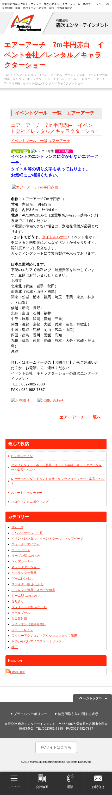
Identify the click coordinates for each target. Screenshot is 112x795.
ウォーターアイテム (25, 544)
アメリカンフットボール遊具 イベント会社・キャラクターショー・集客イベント (56, 467)
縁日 (14, 647)
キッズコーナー (22, 561)
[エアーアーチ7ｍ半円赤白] (35, 188)
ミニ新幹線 (19, 618)
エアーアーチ (80, 112)
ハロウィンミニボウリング (29, 502)
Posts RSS (17, 672)
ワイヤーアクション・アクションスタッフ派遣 (44, 635)
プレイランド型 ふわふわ (29, 607)
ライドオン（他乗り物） (28, 624)
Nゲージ (17, 527)
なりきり (17, 601)
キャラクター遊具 (23, 573)
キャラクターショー (25, 567)
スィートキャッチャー (26, 492)
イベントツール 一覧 (70, 78)
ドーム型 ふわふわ (24, 595)
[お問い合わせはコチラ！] (50, 400)
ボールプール (20, 613)
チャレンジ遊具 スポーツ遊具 (33, 590)
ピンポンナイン (22, 456)
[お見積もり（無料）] (20, 400)
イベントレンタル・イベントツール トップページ (47, 538)
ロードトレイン (22, 630)
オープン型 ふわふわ (25, 556)
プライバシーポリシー (30, 714)
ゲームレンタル (22, 578)
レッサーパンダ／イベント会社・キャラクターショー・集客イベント (58, 481)
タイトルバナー (54, 237)
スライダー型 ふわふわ (27, 584)
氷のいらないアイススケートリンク (36, 641)
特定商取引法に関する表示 (78, 714)
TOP (7, 74)
